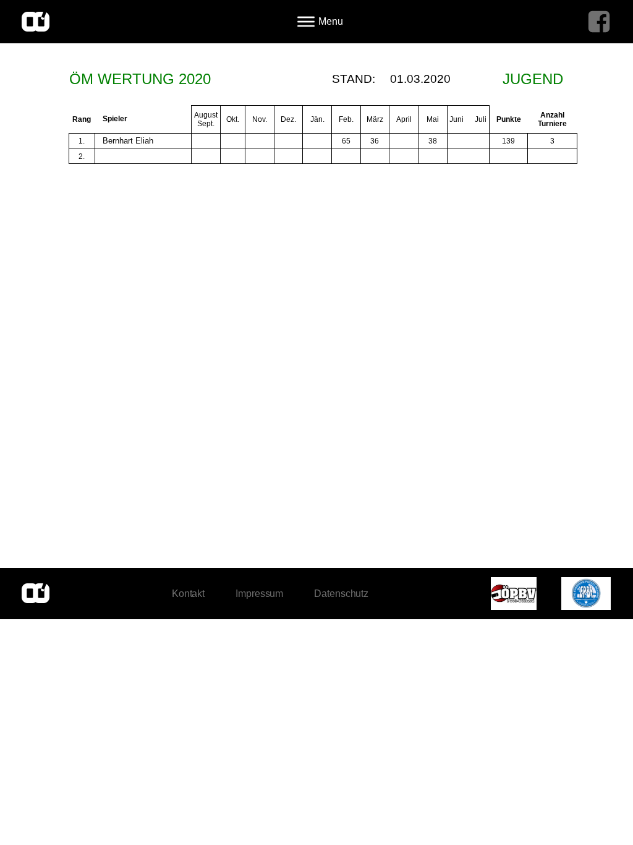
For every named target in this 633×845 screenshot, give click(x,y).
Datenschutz (341, 593)
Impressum (259, 593)
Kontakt (188, 593)
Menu (330, 21)
